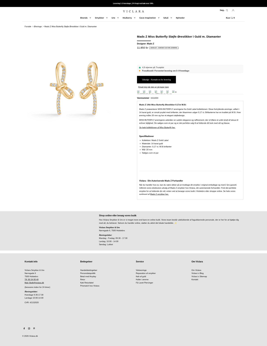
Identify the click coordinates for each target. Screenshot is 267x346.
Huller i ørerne (142, 279)
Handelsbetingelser (88, 270)
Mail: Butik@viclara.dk (34, 283)
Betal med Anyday (88, 276)
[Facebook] (24, 328)
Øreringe (38, 26)
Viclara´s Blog (197, 273)
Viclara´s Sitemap (199, 276)
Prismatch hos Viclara (89, 286)
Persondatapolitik (87, 273)
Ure (113, 18)
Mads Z (150, 43)
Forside (28, 26)
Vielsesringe (141, 270)
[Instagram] (29, 328)
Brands (83, 18)
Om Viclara (196, 270)
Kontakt (194, 279)
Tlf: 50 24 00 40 (32, 279)
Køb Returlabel (86, 283)
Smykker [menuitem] (99, 18)
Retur (82, 279)
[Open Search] (227, 10)
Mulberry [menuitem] (127, 18)
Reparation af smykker (146, 273)
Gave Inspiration (147, 18)
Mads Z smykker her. (159, 194)
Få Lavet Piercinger (144, 283)
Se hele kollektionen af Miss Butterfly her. (157, 127)
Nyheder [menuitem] (180, 18)
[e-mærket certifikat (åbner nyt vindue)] (175, 92)
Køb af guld (141, 276)
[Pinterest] (34, 328)
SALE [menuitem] (165, 18)
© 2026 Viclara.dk (30, 336)
